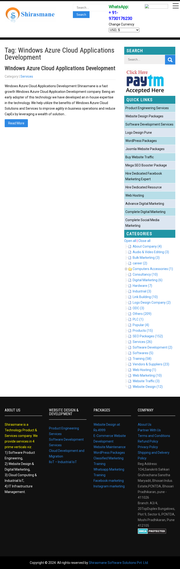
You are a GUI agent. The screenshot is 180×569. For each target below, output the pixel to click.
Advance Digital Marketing (144, 203)
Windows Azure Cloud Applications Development (60, 68)
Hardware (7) (142, 286)
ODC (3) (138, 308)
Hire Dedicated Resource (143, 187)
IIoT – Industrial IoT (63, 462)
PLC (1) (138, 319)
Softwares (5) (143, 353)
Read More (16, 123)
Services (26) (142, 342)
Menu (175, 6)
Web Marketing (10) (147, 375)
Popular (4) (141, 325)
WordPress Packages (141, 141)
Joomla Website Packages (145, 149)
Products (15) (143, 330)
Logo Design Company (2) (152, 302)
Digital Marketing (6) (147, 280)
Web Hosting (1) (144, 370)
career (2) (140, 263)
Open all (130, 241)
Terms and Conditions (154, 436)
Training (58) (142, 358)
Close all (144, 241)
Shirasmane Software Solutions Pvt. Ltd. (119, 563)
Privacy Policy (148, 447)
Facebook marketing (109, 481)
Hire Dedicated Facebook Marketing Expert (143, 176)
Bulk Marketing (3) (146, 257)
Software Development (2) (152, 347)
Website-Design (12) (148, 387)
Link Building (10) (145, 297)
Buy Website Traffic (139, 157)
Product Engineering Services (147, 108)
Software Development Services (149, 124)
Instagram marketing (109, 486)
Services (26, 76)
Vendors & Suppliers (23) (151, 364)
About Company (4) (147, 246)
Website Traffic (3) (146, 381)
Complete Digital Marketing (145, 212)
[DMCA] (152, 533)
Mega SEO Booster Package (146, 165)
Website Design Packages (144, 116)
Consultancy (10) (145, 274)
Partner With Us (149, 430)
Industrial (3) (142, 291)
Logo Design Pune (138, 132)
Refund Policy (148, 441)
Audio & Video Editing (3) (151, 252)
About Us (144, 424)
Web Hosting (134, 195)
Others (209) (142, 314)
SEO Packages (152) (148, 336)
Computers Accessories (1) (153, 269)
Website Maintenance (110, 447)
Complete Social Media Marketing (142, 222)
